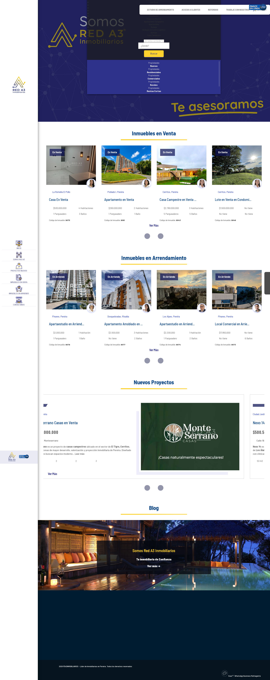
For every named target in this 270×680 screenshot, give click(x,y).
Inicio (19, 248)
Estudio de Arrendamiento (160, 9)
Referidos (213, 9)
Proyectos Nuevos (19, 270)
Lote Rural (154, 2)
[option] (71, 185)
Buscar (153, 53)
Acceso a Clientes (191, 9)
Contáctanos (19, 304)
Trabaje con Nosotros (237, 9)
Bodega (154, 27)
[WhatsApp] (267, 291)
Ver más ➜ (153, 566)
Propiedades (153, 64)
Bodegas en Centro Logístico (153, 30)
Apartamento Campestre (154, 21)
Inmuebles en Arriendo (19, 293)
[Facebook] (267, 275)
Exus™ (230, 676)
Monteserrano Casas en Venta (55, 422)
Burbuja (154, 32)
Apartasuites (154, 24)
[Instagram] (267, 280)
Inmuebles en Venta (18, 282)
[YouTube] (267, 286)
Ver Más (153, 225)
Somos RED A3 (19, 259)
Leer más (79, 453)
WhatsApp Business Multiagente (248, 676)
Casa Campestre (154, 35)
